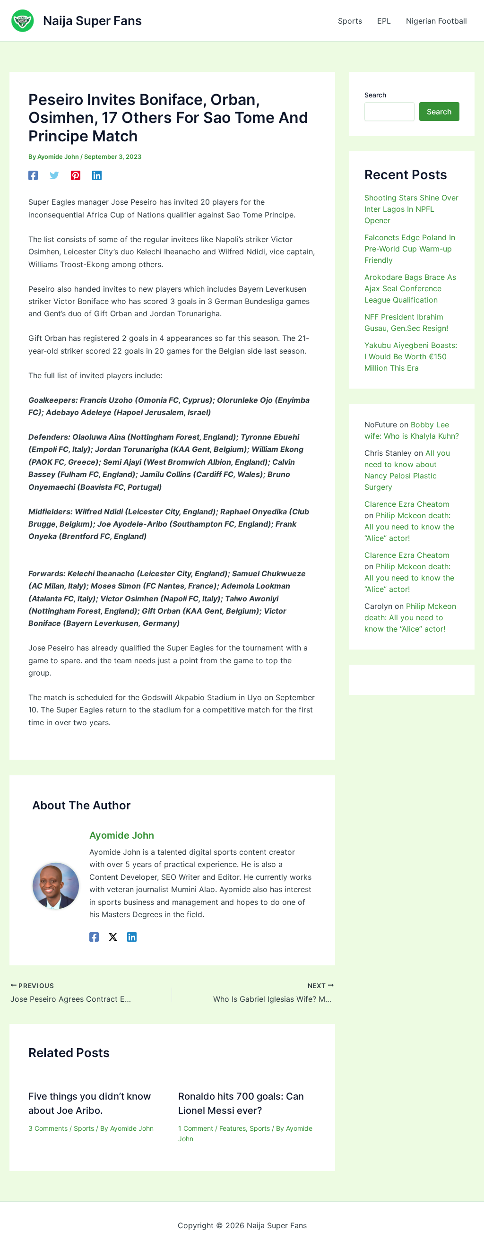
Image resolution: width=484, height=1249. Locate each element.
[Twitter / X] (113, 936)
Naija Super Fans (92, 20)
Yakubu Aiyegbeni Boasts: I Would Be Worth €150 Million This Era (410, 356)
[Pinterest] (75, 175)
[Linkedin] (97, 175)
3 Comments (48, 1128)
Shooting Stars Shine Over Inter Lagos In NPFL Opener (411, 209)
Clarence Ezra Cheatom (406, 504)
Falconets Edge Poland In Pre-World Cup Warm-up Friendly (409, 249)
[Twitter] (54, 175)
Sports (350, 21)
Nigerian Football (436, 21)
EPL (384, 21)
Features (232, 1128)
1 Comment (195, 1128)
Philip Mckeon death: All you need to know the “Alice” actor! (409, 527)
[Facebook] (33, 175)
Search (375, 95)
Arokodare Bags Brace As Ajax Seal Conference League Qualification (410, 288)
